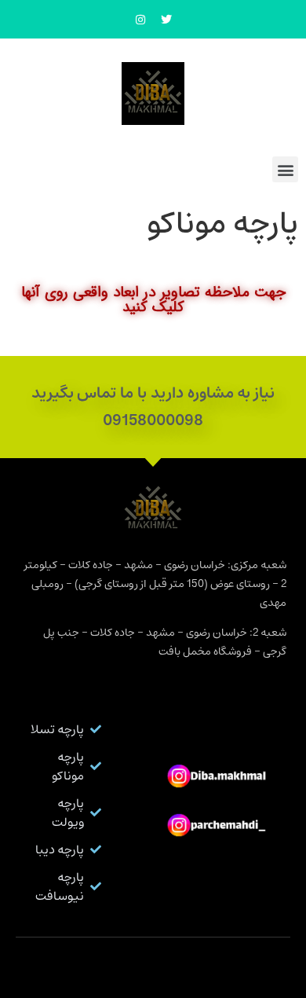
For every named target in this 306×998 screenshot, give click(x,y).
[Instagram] (140, 20)
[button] (285, 169)
